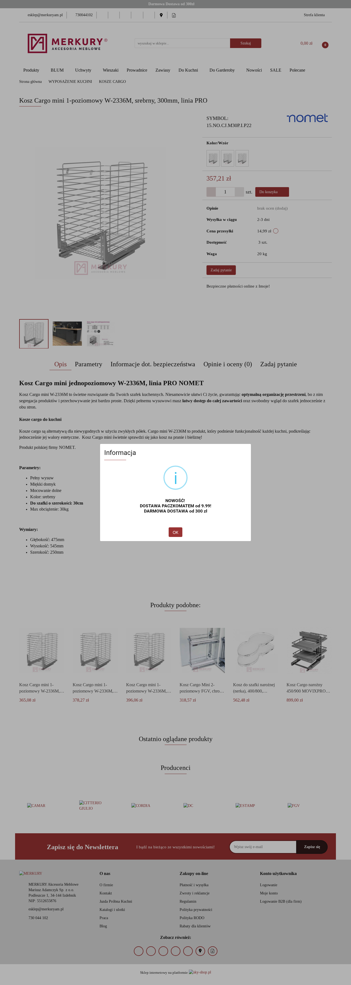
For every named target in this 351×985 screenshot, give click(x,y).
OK (175, 532)
